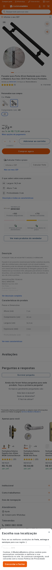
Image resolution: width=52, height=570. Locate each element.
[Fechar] (49, 532)
